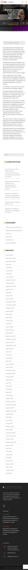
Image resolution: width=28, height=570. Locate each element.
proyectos (9, 240)
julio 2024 (9, 292)
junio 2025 (9, 267)
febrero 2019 (9, 464)
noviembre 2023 (11, 305)
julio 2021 (8, 383)
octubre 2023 (10, 308)
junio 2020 (9, 420)
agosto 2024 (9, 289)
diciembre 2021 (10, 370)
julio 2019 (8, 448)
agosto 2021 (9, 380)
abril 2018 (8, 473)
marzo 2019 (9, 461)
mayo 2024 (9, 295)
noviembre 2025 (11, 261)
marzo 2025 (9, 277)
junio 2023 (9, 317)
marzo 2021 (9, 395)
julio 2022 (9, 351)
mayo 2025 (9, 270)
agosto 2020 (9, 414)
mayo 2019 (9, 454)
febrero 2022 (10, 364)
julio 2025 (9, 264)
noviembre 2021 (11, 373)
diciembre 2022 (10, 336)
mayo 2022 (9, 358)
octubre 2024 (10, 283)
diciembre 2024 (11, 280)
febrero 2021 (9, 398)
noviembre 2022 (11, 339)
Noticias (9, 237)
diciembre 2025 (10, 258)
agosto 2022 (9, 348)
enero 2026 (9, 255)
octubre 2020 (10, 408)
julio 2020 (9, 417)
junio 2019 (9, 451)
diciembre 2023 (10, 302)
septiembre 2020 (11, 411)
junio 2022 (9, 355)
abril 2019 (8, 457)
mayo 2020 (9, 423)
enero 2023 (9, 333)
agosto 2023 (9, 311)
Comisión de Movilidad (14, 230)
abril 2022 (9, 361)
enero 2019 (9, 467)
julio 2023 (9, 314)
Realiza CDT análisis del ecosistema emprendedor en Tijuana (12, 210)
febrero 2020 (10, 426)
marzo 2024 (9, 299)
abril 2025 (9, 274)
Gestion (8, 233)
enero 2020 (9, 429)
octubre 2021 (10, 376)
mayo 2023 (9, 320)
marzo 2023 (9, 327)
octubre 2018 (10, 470)
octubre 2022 (10, 342)
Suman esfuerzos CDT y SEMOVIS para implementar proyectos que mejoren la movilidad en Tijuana (12, 173)
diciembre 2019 (10, 433)
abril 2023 (9, 323)
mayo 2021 (9, 389)
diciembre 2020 (11, 401)
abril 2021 (8, 392)
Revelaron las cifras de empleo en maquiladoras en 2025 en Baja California (12, 195)
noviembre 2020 (11, 404)
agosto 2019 (9, 445)
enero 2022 (9, 367)
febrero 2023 (10, 330)
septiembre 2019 (11, 442)
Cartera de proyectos (14, 227)
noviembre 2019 (11, 436)
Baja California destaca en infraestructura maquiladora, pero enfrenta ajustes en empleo (12, 185)
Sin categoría (10, 243)
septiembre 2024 (11, 286)
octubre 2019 (10, 439)
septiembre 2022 (11, 345)
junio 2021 (9, 386)
